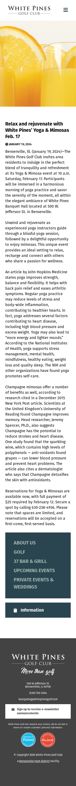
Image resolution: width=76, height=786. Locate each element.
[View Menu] (66, 10)
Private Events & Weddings (34, 584)
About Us (25, 543)
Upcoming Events (34, 571)
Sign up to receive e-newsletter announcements (38, 711)
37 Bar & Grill (30, 561)
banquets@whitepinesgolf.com (38, 699)
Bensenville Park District (34, 761)
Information (32, 610)
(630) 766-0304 (38, 693)
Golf (19, 552)
